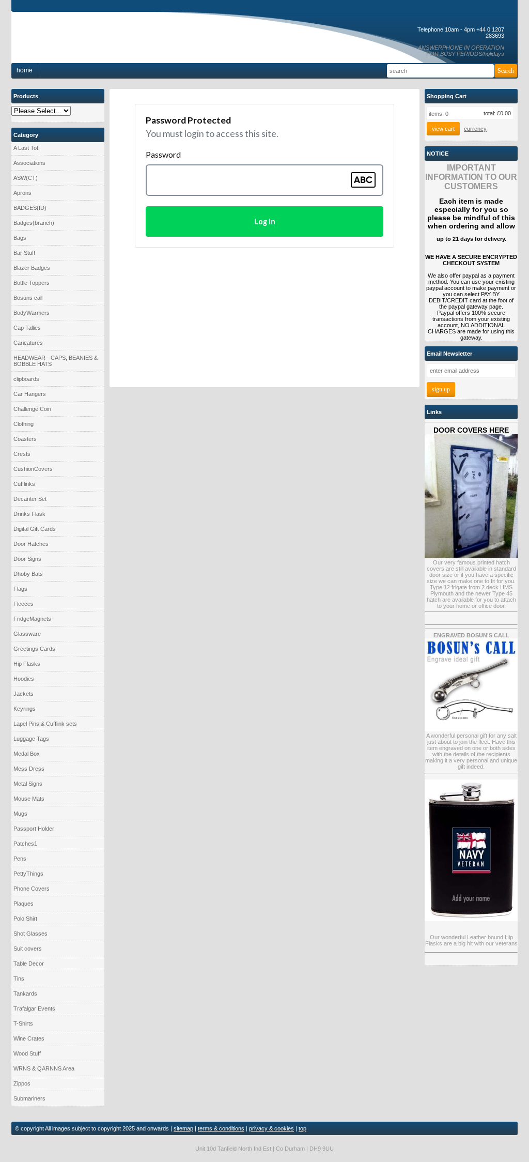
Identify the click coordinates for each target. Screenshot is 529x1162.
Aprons (22, 193)
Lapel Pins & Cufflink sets (45, 724)
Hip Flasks (26, 664)
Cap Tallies (27, 328)
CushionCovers (33, 469)
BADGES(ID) (29, 208)
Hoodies (23, 679)
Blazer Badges (31, 268)
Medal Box (26, 754)
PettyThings (28, 873)
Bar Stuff (24, 253)
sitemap (183, 1128)
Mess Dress (28, 769)
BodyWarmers (31, 313)
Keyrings (24, 709)
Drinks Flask (29, 514)
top (302, 1128)
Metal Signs (27, 784)
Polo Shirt (25, 918)
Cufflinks (24, 484)
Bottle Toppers (31, 283)
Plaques (23, 903)
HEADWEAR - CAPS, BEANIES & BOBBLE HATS (55, 361)
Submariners (29, 1098)
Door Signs (27, 559)
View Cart (443, 129)
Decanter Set (29, 499)
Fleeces (23, 604)
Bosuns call (27, 298)
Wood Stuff (27, 1053)
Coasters (25, 439)
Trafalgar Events (34, 1008)
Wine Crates (28, 1038)
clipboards (26, 379)
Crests (21, 454)
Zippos (21, 1083)
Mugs (20, 814)
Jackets (23, 694)
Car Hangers (29, 394)
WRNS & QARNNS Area (43, 1068)
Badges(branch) (33, 223)
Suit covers (27, 948)
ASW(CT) (25, 178)
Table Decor (28, 963)
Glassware (27, 634)
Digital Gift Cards (34, 529)
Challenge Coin (32, 409)
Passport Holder (33, 828)
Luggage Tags (31, 739)
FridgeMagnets (32, 619)
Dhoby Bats (28, 574)
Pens (19, 858)
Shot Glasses (30, 933)
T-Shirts (23, 1023)
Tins (18, 978)
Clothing (23, 424)
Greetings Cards (34, 649)
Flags (20, 589)
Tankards (25, 993)
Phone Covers (31, 888)
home (25, 70)
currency (475, 129)
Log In (264, 221)
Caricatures (28, 343)
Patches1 (25, 843)
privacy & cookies (271, 1128)
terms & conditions (221, 1128)
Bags (19, 238)
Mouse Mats (28, 799)
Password (163, 154)
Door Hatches (31, 544)
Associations (29, 163)
